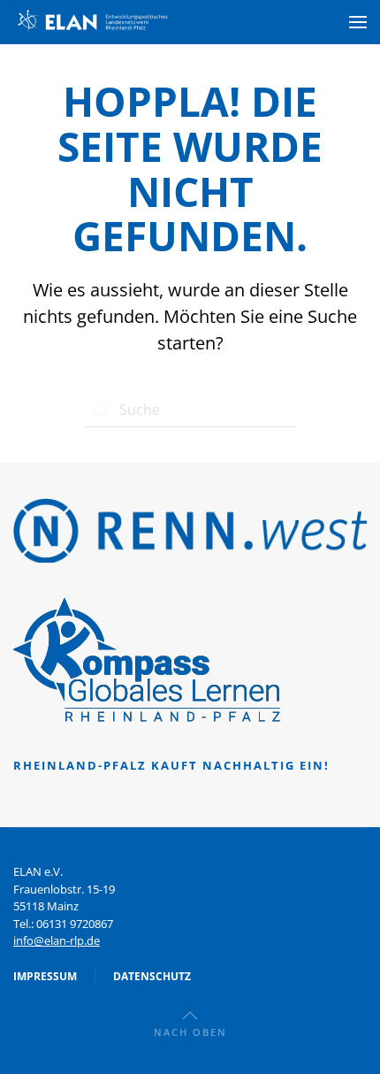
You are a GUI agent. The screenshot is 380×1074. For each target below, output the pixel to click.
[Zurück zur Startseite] (92, 22)
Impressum (45, 976)
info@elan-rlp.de (56, 940)
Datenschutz (152, 976)
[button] (358, 22)
